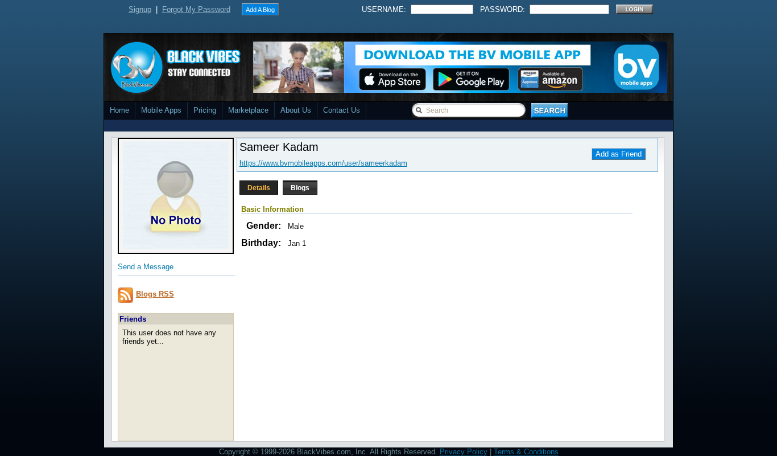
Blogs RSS (155, 294)
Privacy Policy (463, 451)
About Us (295, 110)
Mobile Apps (161, 110)
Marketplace (248, 110)
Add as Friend (619, 154)
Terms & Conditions (526, 451)
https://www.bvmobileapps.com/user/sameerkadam (323, 163)
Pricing (204, 110)
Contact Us (341, 110)
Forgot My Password (196, 9)
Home (119, 110)
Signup (140, 9)
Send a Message (145, 266)
